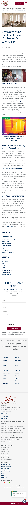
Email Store (4, 418)
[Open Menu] (26, 3)
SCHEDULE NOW (14, 328)
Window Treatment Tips (8, 252)
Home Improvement (7, 247)
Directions (4, 413)
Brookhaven (17, 378)
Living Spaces (5, 250)
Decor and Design (6, 243)
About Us (3, 475)
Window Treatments (6, 466)
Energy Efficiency (6, 245)
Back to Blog (6, 232)
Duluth (4, 375)
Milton (4, 365)
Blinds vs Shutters (6, 274)
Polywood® (19, 102)
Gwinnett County (7, 386)
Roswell (4, 362)
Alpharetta (5, 357)
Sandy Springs (18, 360)
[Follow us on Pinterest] (4, 483)
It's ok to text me (10, 324)
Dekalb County (18, 386)
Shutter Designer (5, 464)
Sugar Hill (17, 357)
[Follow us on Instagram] (7, 483)
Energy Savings (6, 272)
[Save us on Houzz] (9, 483)
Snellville (5, 360)
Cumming (17, 375)
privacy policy (12, 334)
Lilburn (16, 365)
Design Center (5, 468)
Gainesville (17, 370)
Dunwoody (17, 373)
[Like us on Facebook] (2, 483)
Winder (16, 380)
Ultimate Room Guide (7, 269)
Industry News (6, 249)
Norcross (17, 362)
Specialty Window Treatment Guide (11, 271)
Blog (3, 263)
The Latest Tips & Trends (8, 239)
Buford (4, 378)
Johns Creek (5, 370)
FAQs (3, 265)
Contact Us (4, 477)
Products (4, 260)
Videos (3, 267)
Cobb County (17, 383)
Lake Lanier (17, 368)
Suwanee (5, 380)
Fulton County (6, 383)
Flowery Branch (6, 373)
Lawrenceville (6, 368)
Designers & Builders (6, 472)
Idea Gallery (5, 261)
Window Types (6, 241)
